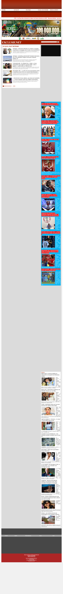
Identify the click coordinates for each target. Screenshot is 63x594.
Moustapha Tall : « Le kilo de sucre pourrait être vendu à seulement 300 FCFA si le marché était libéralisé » (26, 71)
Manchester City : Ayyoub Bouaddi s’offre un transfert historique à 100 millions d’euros (49, 252)
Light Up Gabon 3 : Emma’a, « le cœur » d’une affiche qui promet (50, 420)
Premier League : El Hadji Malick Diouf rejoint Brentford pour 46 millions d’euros (50, 177)
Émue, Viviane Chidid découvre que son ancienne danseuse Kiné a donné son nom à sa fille (50, 498)
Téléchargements (28, 535)
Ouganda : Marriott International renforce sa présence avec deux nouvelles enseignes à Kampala (49, 482)
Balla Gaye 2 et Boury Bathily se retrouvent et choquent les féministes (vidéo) (50, 375)
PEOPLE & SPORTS (54, 9)
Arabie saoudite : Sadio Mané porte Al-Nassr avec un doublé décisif (50, 269)
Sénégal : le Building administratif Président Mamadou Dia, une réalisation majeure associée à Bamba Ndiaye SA (26, 57)
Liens (53, 535)
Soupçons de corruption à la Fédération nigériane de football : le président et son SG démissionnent (50, 214)
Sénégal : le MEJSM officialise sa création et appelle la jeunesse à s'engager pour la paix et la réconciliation (26, 49)
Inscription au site (31, 560)
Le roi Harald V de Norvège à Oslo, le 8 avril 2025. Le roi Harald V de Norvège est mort (50, 466)
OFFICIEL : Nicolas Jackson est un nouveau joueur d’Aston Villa (50, 157)
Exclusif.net (11, 42)
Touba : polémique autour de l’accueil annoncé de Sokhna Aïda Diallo (50, 405)
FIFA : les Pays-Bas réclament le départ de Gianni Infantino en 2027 (17, 18)
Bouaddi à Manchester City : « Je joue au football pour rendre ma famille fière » (50, 233)
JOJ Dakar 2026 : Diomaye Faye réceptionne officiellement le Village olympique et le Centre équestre (50, 122)
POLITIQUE (28, 9)
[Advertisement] (23, 14)
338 (14, 86)
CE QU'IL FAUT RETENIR (43, 9)
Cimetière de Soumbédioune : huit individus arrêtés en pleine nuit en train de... (50, 435)
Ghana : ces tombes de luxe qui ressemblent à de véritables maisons (50, 513)
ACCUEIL (4, 9)
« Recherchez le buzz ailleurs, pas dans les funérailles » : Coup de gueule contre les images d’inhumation (26, 78)
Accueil (6, 535)
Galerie (16, 535)
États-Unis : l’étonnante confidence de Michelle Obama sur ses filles (50, 390)
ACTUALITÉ (16, 9)
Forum (40, 535)
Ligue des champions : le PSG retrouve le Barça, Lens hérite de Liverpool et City (49, 196)
